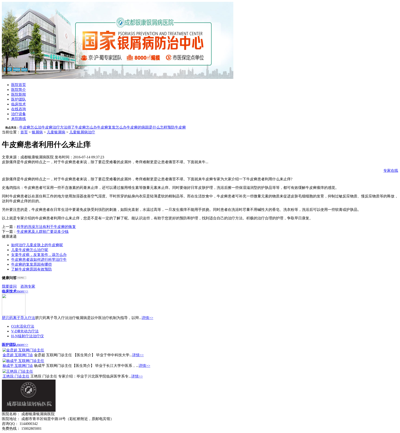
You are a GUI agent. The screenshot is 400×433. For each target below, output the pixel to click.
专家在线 (390, 170)
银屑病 (37, 132)
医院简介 (18, 90)
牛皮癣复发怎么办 (112, 127)
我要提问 (9, 286)
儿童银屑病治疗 (82, 132)
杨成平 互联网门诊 (18, 366)
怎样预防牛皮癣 (173, 127)
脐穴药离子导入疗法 (18, 318)
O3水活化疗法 (22, 326)
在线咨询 (18, 109)
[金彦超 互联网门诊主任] (23, 350)
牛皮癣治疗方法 (54, 127)
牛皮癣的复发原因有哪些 (31, 264)
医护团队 (18, 99)
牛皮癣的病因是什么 (143, 127)
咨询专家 (27, 286)
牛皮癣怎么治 (30, 127)
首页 (24, 132)
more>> (22, 291)
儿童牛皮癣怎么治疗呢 (29, 250)
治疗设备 (18, 114)
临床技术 (18, 104)
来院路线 (18, 119)
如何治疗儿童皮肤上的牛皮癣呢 (37, 245)
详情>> (147, 318)
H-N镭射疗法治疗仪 (27, 336)
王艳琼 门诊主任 (16, 376)
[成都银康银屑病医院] (117, 78)
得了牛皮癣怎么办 (82, 127)
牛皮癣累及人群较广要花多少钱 (43, 231)
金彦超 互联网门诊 (18, 355)
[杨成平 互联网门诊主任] (23, 361)
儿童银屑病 (56, 132)
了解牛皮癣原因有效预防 (31, 269)
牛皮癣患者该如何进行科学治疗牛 (39, 259)
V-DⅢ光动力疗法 (25, 331)
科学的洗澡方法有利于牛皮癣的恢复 (46, 227)
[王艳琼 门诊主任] (18, 371)
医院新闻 (18, 94)
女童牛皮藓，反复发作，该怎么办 (39, 255)
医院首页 (18, 85)
